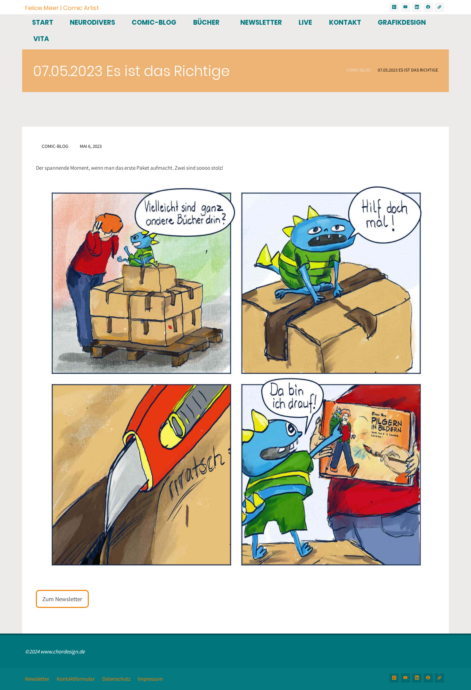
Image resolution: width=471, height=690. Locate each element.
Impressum (150, 678)
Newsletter (37, 678)
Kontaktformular (76, 678)
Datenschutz (116, 678)
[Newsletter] (439, 7)
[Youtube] (405, 7)
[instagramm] (394, 7)
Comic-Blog (358, 70)
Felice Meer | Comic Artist (62, 7)
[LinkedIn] (416, 7)
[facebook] (428, 7)
